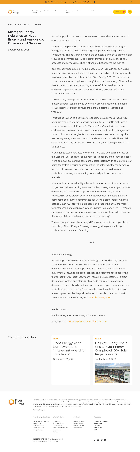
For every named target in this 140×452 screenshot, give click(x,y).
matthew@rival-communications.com (87, 321)
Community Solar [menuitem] (38, 428)
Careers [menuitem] (97, 425)
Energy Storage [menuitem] (38, 430)
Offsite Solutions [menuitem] (38, 425)
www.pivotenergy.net (99, 297)
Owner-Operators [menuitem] (79, 423)
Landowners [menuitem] (78, 428)
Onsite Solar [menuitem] (37, 423)
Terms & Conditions (39, 441)
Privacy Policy (53, 441)
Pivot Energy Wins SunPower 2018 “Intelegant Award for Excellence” (69, 348)
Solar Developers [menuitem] (79, 421)
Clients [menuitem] (55, 432)
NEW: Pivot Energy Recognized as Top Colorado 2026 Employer (70, 2)
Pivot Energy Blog (19, 25)
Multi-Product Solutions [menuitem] (40, 421)
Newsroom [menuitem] (98, 423)
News (38, 25)
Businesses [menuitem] (56, 421)
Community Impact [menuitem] (101, 421)
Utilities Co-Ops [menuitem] (79, 425)
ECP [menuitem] (95, 430)
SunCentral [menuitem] (98, 428)
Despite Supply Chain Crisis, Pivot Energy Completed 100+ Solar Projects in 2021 (111, 348)
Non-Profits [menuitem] (57, 430)
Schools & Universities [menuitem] (60, 428)
